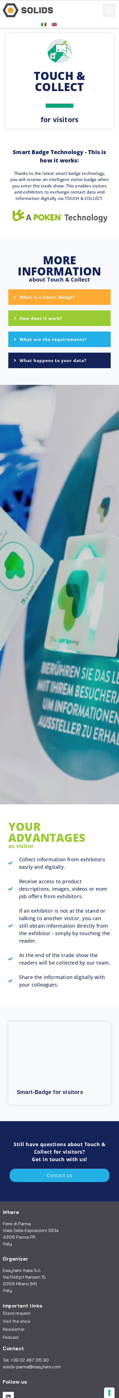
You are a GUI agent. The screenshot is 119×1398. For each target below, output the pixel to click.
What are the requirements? (53, 339)
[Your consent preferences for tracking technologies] (109, 1392)
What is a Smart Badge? (47, 297)
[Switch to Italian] (43, 24)
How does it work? (41, 318)
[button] (109, 10)
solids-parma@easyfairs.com (32, 1366)
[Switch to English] (54, 24)
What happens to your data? (53, 360)
